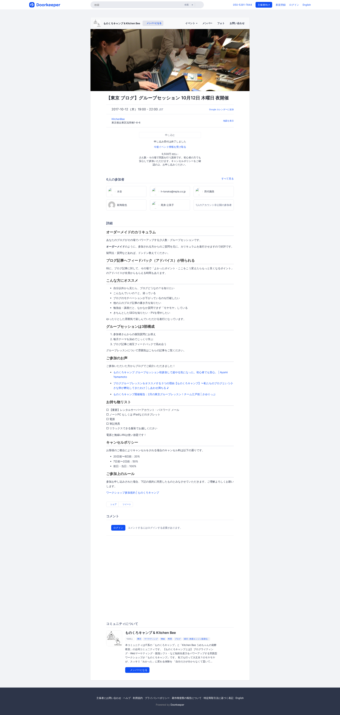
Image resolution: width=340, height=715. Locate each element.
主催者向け (264, 4)
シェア (113, 504)
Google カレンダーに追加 (221, 109)
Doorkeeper (177, 704)
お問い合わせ (237, 23)
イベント (190, 23)
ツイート (126, 504)
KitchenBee (118, 118)
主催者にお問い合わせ (108, 697)
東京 (139, 639)
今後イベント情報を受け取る (170, 146)
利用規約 (138, 697)
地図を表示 (228, 120)
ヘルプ (127, 697)
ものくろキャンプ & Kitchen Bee (121, 23)
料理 (170, 639)
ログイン (294, 4)
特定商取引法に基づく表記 (218, 697)
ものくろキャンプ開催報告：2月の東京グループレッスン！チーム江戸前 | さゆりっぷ (164, 394)
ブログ (178, 639)
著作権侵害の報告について (187, 697)
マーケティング (151, 639)
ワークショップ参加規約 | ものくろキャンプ (132, 492)
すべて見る (227, 178)
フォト (221, 23)
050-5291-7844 (242, 4)
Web (163, 639)
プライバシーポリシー (157, 697)
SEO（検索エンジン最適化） (196, 639)
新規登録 (281, 4)
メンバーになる (154, 23)
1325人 (129, 639)
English (307, 4)
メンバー (207, 23)
